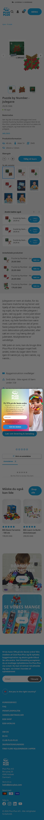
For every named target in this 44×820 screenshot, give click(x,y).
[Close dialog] (41, 390)
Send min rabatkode (15, 427)
